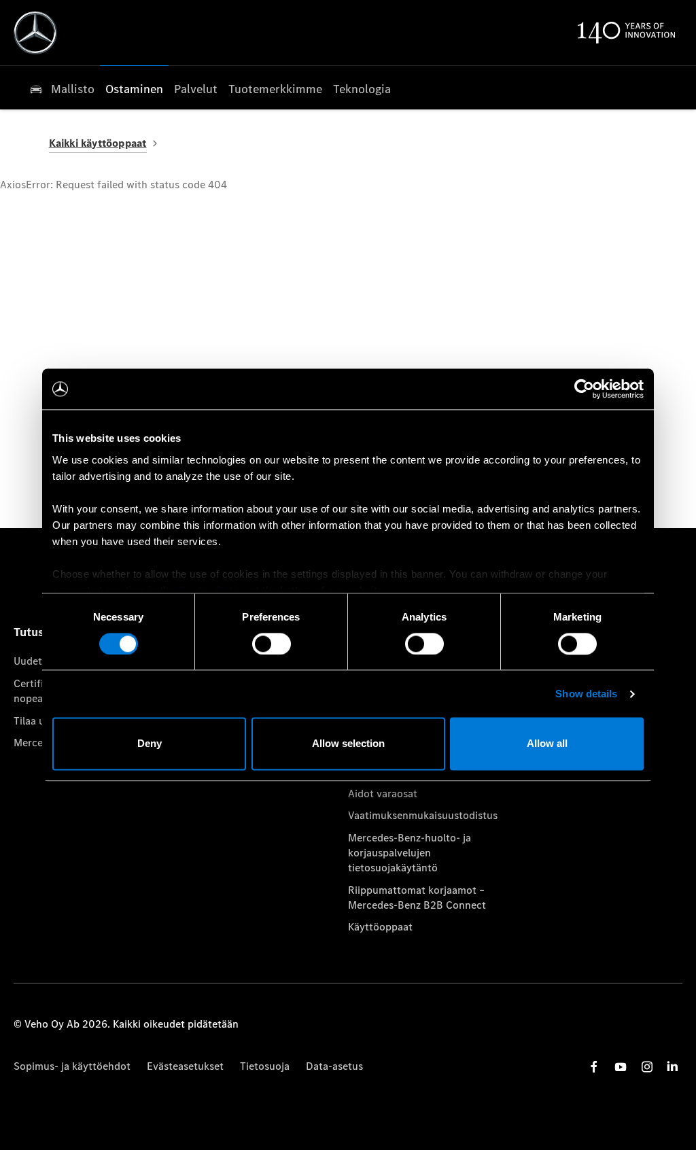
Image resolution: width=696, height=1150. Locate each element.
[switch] (271, 644)
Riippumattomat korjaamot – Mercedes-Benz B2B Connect (417, 897)
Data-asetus (334, 1066)
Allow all (547, 744)
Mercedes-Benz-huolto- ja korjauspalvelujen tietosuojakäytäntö (409, 853)
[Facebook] (594, 1066)
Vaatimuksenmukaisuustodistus (423, 815)
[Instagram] (647, 1066)
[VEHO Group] (35, 32)
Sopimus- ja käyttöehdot (72, 1066)
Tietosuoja (265, 1066)
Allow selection (348, 744)
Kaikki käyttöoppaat (98, 143)
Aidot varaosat (382, 793)
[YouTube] (620, 1066)
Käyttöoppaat (380, 927)
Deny (149, 744)
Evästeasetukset (185, 1066)
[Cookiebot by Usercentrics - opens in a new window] (584, 389)
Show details (586, 693)
